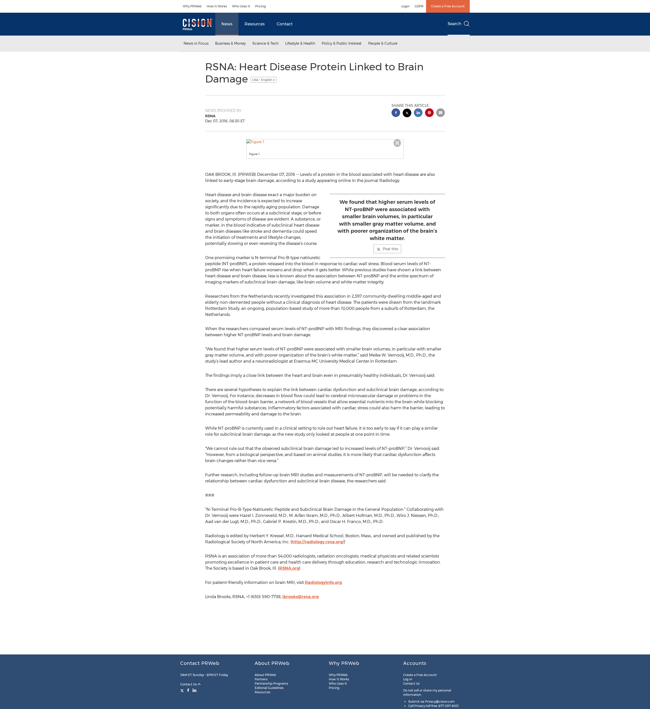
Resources (255, 24)
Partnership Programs (271, 683)
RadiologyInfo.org (323, 582)
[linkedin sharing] (418, 113)
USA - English (262, 80)
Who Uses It (241, 6)
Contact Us (189, 684)
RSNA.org (289, 568)
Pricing (260, 6)
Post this (390, 249)
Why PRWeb (192, 6)
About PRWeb (265, 675)
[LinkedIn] (194, 690)
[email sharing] (440, 113)
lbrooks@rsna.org (300, 596)
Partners (261, 679)
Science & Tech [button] (265, 43)
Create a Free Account (448, 6)
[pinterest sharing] (429, 113)
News (226, 24)
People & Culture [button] (382, 43)
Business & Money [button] (230, 43)
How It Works (217, 6)
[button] (325, 141)
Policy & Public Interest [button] (342, 43)
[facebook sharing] (396, 113)
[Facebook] (188, 690)
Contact (284, 24)
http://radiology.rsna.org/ (318, 541)
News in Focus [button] (196, 43)
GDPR (419, 6)
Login (405, 6)
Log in (407, 679)
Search (454, 23)
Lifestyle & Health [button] (300, 43)
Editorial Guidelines (269, 688)
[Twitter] (182, 690)
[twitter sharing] (407, 114)
